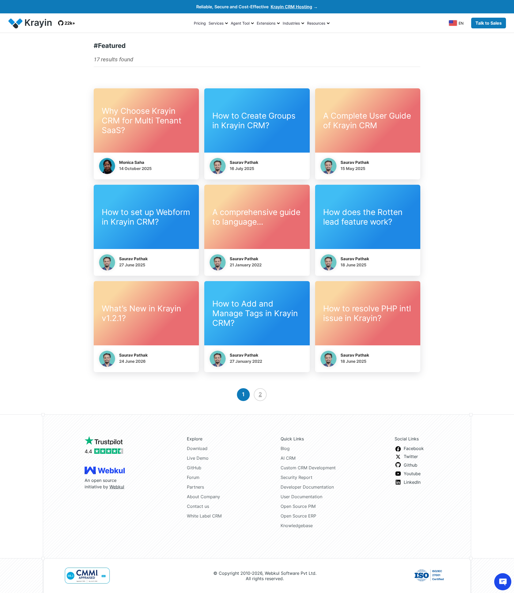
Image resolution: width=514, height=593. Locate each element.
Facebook (414, 448)
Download (197, 448)
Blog (285, 448)
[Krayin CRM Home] (31, 23)
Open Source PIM (298, 506)
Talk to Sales (488, 23)
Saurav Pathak (244, 162)
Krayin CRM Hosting (291, 6)
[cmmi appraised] (87, 575)
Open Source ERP (298, 516)
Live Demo (198, 458)
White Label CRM (204, 516)
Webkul (116, 486)
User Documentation (301, 496)
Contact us (198, 506)
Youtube (412, 473)
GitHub (194, 467)
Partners (195, 487)
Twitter (411, 456)
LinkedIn (412, 482)
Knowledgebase (297, 525)
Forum (193, 477)
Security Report (296, 477)
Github (410, 465)
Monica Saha (131, 162)
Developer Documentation (307, 487)
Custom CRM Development (308, 467)
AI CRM (288, 458)
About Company (203, 496)
